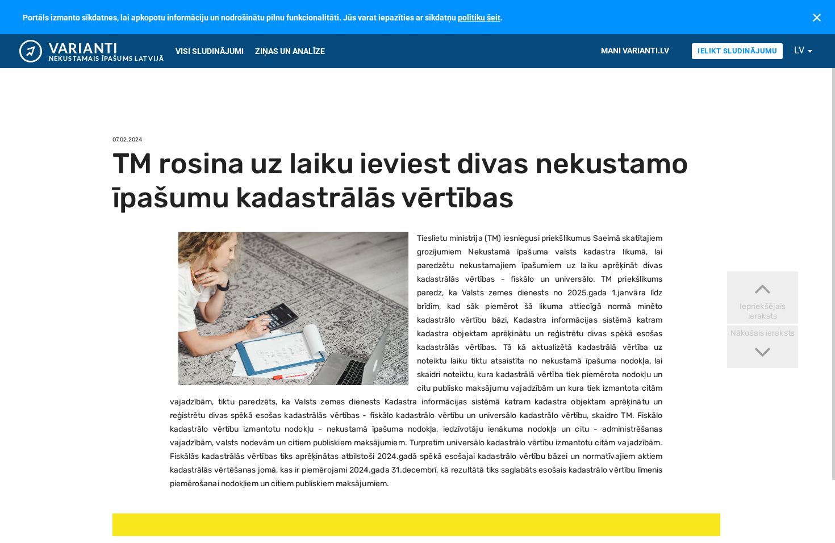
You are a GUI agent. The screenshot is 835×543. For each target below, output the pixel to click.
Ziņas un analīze (290, 51)
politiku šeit (479, 17)
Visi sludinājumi (210, 51)
